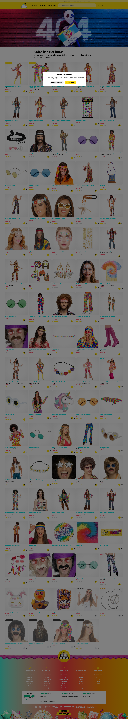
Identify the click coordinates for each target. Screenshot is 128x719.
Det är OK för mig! (70, 82)
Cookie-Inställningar (56, 82)
